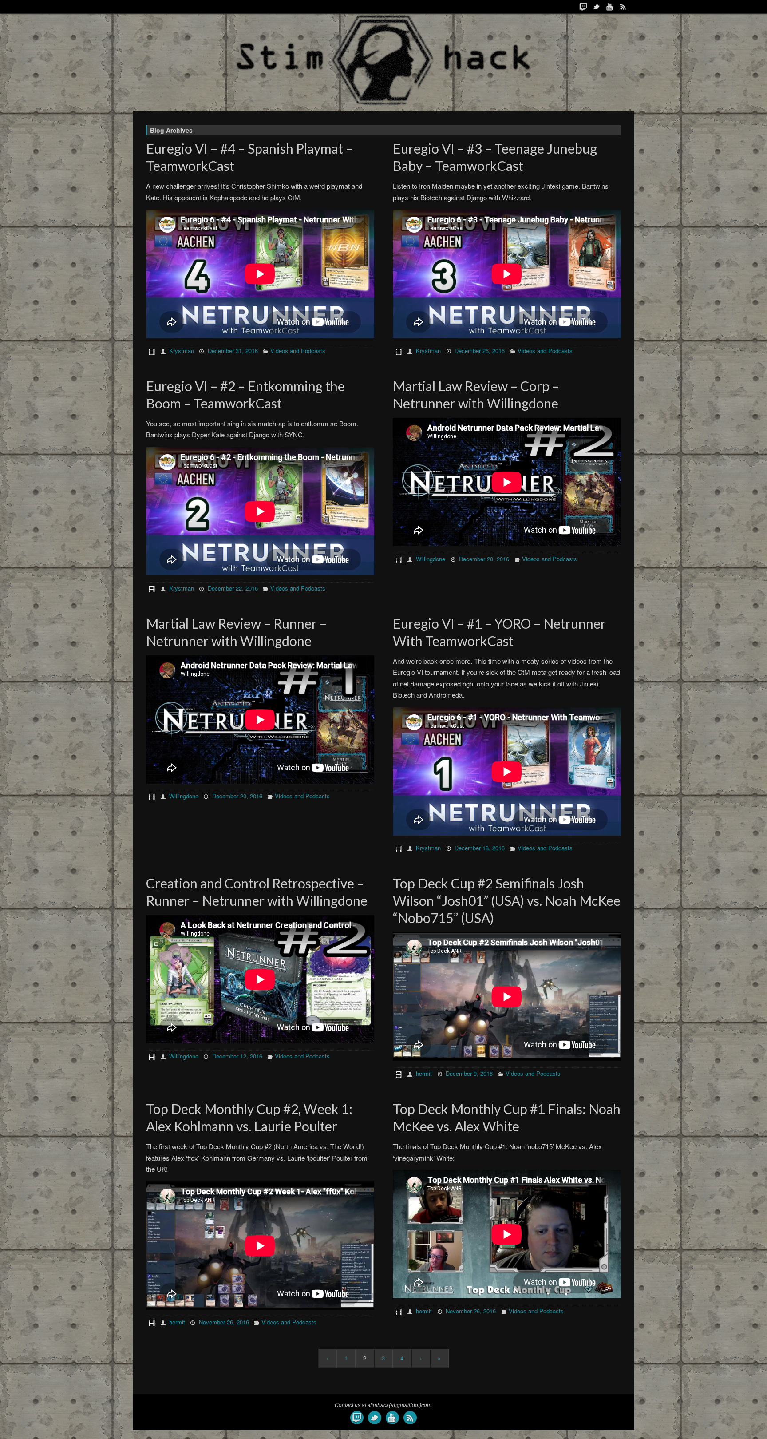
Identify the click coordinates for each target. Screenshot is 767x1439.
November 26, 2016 (224, 1322)
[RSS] (623, 6)
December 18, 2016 (480, 848)
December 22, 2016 (233, 588)
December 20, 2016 (484, 559)
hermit (424, 1073)
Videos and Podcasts (297, 350)
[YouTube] (610, 6)
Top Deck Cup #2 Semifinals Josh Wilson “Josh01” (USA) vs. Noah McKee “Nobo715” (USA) (507, 900)
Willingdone (430, 559)
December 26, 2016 (480, 350)
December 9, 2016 (469, 1073)
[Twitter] (596, 6)
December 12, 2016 (237, 1056)
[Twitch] (583, 6)
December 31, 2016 (233, 350)
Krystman (181, 350)
